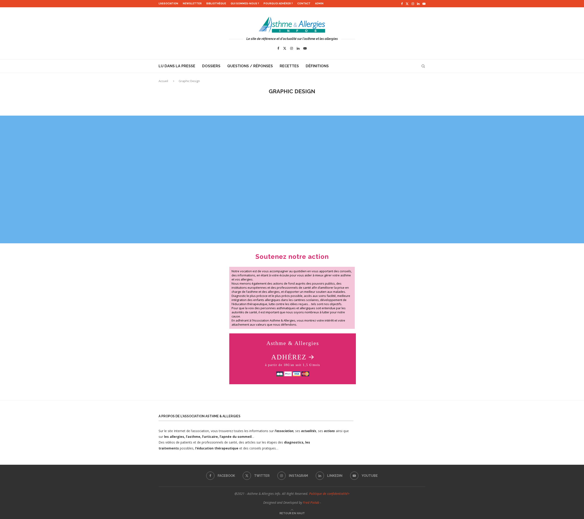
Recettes (289, 66)
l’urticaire (210, 436)
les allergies (173, 436)
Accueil (164, 81)
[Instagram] (413, 3)
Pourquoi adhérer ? (278, 3)
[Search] (423, 66)
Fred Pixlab (311, 502)
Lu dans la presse (177, 66)
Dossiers (211, 66)
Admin (319, 3)
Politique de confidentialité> (329, 493)
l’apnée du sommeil (236, 436)
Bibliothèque (216, 3)
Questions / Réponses (250, 66)
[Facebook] (402, 3)
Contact (303, 3)
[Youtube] (423, 3)
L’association (168, 3)
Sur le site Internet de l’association (184, 431)
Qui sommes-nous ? (245, 3)
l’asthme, (193, 436)
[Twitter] (407, 3)
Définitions (317, 66)
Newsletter (192, 3)
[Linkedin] (418, 3)
